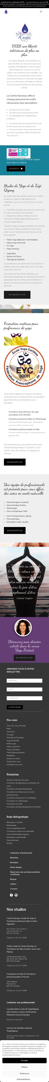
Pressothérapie (13, 519)
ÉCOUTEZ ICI (14, 169)
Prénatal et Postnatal (15, 738)
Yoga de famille (13, 741)
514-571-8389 (21, 938)
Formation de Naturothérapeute (19, 789)
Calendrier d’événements (21, 853)
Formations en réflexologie (17, 801)
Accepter (24, 1060)
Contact (13, 889)
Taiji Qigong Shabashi (15, 259)
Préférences (24, 1074)
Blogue (13, 879)
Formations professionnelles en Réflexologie (27, 419)
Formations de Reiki (14, 804)
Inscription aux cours (15, 764)
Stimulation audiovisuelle (16, 837)
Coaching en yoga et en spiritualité (20, 831)
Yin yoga (10, 735)
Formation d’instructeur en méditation (21, 798)
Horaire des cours (14, 761)
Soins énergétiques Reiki (17, 511)
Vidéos (13, 884)
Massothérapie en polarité (18, 502)
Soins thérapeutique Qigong (18, 834)
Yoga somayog (13, 248)
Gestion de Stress (14, 256)
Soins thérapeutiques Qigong (19, 516)
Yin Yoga (10, 245)
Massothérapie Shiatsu (16, 505)
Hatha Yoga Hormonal (16, 242)
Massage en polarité (15, 822)
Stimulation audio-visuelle (17, 522)
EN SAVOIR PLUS (14, 462)
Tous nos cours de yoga (16, 726)
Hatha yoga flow (13, 746)
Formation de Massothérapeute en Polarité (24, 807)
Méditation (11, 755)
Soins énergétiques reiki (16, 828)
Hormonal (11, 732)
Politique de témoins (23, 1079)
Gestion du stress (13, 758)
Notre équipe (16, 867)
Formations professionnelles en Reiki (24, 429)
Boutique (14, 862)
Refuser (24, 1067)
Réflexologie (12, 508)
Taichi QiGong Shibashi (16, 752)
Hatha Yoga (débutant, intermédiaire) (22, 239)
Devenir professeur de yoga (17, 780)
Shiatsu (9, 843)
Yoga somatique (13, 749)
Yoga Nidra (11, 253)
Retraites (14, 858)
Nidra (9, 729)
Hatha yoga (11, 743)
